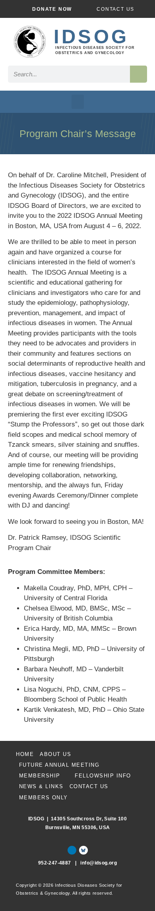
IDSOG (91, 36)
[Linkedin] (72, 850)
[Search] (138, 74)
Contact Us (89, 786)
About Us (55, 754)
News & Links (41, 786)
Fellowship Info (103, 776)
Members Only (43, 798)
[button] (78, 102)
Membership (39, 776)
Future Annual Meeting (59, 765)
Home (25, 754)
